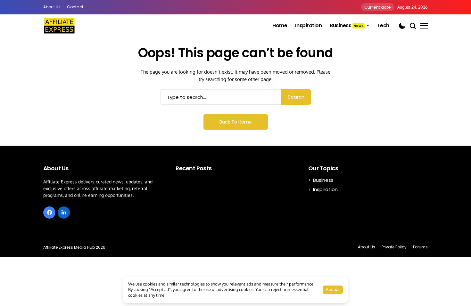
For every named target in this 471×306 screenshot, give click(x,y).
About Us (52, 7)
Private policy (394, 247)
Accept (333, 289)
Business (323, 180)
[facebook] (49, 212)
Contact (75, 7)
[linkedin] (64, 212)
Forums (420, 247)
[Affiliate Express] (59, 25)
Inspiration (325, 189)
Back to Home (235, 122)
